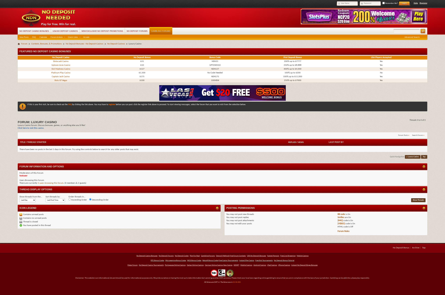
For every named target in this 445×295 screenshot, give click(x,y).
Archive (415, 248)
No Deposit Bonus (401, 248)
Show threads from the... (30, 197)
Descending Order (100, 200)
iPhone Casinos (284, 265)
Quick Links (73, 37)
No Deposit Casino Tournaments (151, 265)
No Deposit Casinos (116, 44)
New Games (227, 265)
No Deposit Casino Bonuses (34, 31)
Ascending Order (79, 200)
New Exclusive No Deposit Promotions (102, 31)
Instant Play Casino (246, 261)
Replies (292, 142)
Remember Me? (391, 3)
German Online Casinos (214, 265)
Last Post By (336, 142)
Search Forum (417, 135)
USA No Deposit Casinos (65, 31)
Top (424, 157)
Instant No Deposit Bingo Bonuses (304, 265)
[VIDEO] (341, 224)
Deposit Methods (222, 256)
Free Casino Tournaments (228, 261)
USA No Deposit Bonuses (256, 256)
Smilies (341, 217)
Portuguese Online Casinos (175, 265)
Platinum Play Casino (60, 73)
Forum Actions (57, 37)
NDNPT (236, 265)
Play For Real (195, 256)
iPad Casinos (272, 265)
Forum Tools (403, 135)
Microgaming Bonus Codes (175, 261)
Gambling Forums (160, 31)
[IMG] (340, 220)
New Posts (24, 37)
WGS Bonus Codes (194, 261)
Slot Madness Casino (60, 69)
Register (423, 3)
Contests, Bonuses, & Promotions (46, 44)
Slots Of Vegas (60, 80)
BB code (341, 214)
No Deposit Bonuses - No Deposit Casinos (84, 44)
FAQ (34, 37)
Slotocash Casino (60, 61)
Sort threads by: (53, 197)
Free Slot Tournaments (264, 261)
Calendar (43, 37)
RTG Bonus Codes (157, 261)
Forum (24, 44)
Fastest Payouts (273, 256)
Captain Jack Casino (61, 76)
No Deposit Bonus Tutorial (284, 261)
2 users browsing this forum (50, 183)
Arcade (86, 37)
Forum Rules (343, 231)
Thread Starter (36, 142)
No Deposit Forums (137, 31)
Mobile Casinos (303, 256)
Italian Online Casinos (195, 265)
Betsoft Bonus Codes (210, 261)
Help (416, 3)
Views (301, 142)
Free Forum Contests (238, 256)
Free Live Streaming (288, 256)
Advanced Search (412, 37)
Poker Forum (133, 265)
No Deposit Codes (182, 256)
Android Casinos (259, 265)
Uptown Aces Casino (60, 65)
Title (23, 142)
